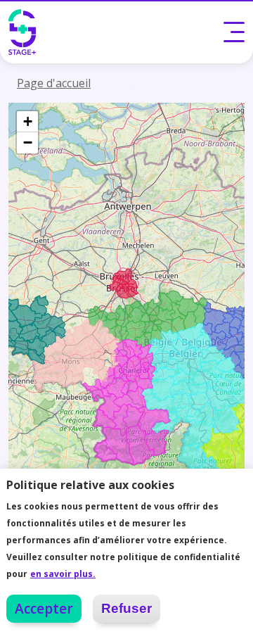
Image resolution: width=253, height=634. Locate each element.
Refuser (126, 608)
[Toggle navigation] (234, 31)
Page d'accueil (54, 83)
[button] (27, 121)
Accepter (44, 608)
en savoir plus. (63, 574)
